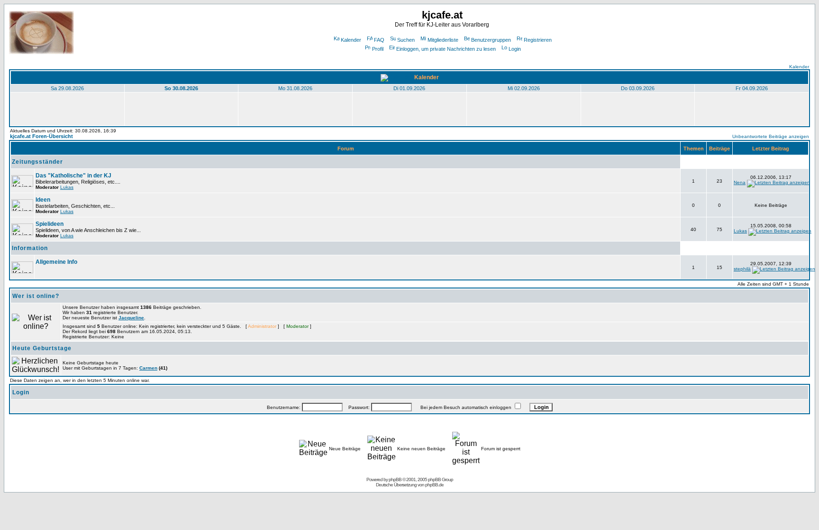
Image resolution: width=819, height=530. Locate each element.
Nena (740, 182)
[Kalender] (397, 77)
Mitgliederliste (443, 40)
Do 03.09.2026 (638, 88)
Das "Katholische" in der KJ (73, 175)
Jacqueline (131, 317)
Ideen (43, 199)
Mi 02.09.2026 (524, 88)
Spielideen (50, 224)
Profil (377, 49)
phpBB (395, 479)
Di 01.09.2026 (409, 88)
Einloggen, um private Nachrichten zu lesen (446, 49)
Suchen (406, 40)
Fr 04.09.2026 (752, 88)
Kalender (351, 40)
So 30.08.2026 (181, 88)
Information (30, 248)
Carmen (148, 368)
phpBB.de (434, 484)
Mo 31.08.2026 (295, 88)
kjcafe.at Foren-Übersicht (41, 136)
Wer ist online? (35, 296)
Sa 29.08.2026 (67, 88)
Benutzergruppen (491, 40)
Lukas (66, 187)
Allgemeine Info (56, 262)
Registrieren (538, 40)
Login (515, 49)
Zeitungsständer (37, 161)
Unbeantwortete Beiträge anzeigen (770, 136)
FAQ (379, 40)
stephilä (742, 268)
